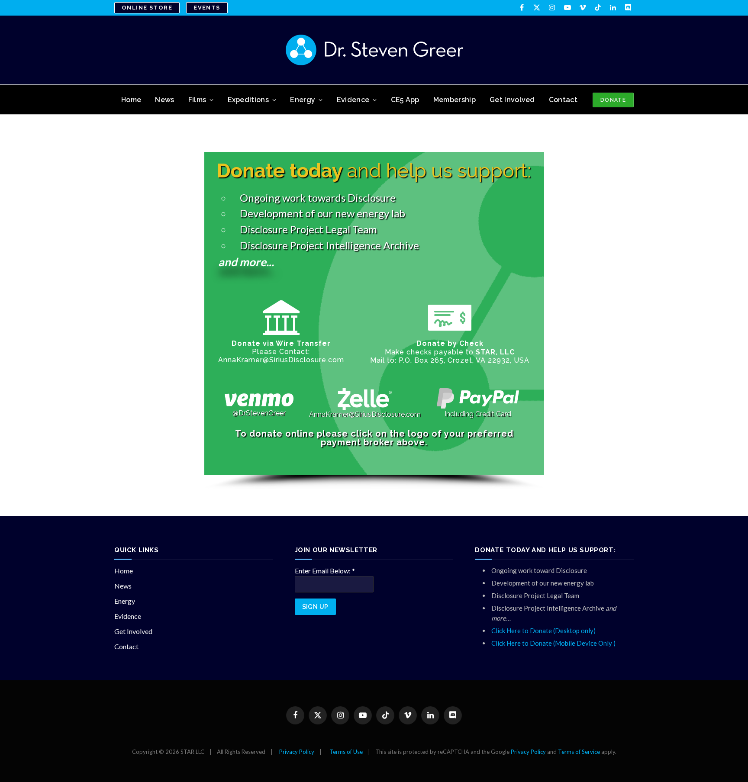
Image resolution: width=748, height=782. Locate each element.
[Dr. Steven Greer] (374, 50)
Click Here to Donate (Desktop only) (543, 630)
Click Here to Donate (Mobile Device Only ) (553, 643)
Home (131, 100)
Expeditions (248, 100)
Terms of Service (579, 751)
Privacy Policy (296, 751)
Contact (563, 100)
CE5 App (405, 100)
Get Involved (512, 100)
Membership (454, 100)
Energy (302, 100)
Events (206, 7)
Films (197, 100)
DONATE (613, 100)
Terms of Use (346, 751)
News (164, 100)
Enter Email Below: (325, 570)
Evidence (353, 100)
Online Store (147, 7)
